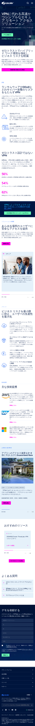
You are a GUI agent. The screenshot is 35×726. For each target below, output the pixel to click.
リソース (4, 682)
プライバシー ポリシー (27, 649)
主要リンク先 (5, 678)
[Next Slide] (32, 511)
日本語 (28, 694)
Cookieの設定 (30, 715)
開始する (5, 655)
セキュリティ (23, 715)
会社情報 (4, 674)
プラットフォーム (7, 670)
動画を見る (6, 243)
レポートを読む (11, 545)
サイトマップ (5, 715)
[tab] (28, 3)
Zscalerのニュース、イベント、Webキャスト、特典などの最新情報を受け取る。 (19, 646)
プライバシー (11, 715)
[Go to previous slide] (32, 297)
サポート (4, 686)
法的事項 (17, 715)
